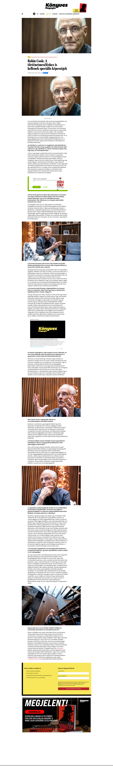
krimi (34, 57)
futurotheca (55, 14)
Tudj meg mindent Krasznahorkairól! (76, 11)
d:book (47, 57)
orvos (36, 57)
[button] (22, 14)
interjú (32, 57)
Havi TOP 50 (49, 14)
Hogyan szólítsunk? (62, 676)
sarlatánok (50, 57)
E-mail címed (61, 671)
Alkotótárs (42, 14)
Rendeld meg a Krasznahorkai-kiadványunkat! (69, 14)
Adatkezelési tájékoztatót (68, 684)
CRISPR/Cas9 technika (35, 659)
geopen (41, 57)
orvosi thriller (54, 57)
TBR (38, 14)
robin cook (44, 57)
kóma (38, 57)
